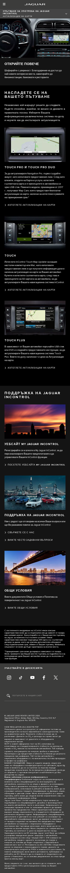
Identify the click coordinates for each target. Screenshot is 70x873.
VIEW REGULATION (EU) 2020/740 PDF (21, 727)
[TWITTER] (55, 678)
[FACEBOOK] (43, 678)
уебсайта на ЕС (12, 854)
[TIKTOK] (20, 678)
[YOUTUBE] (32, 678)
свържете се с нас (19, 863)
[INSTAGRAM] (8, 678)
